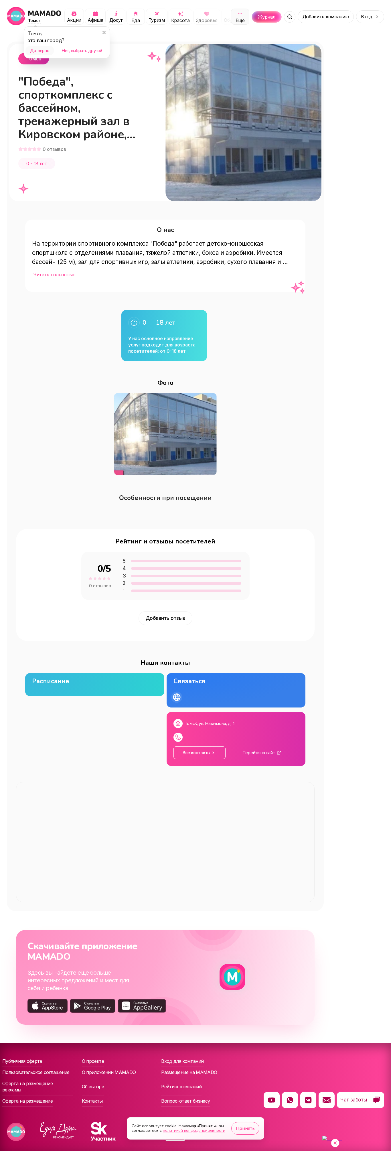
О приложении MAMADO (109, 1072)
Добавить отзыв (165, 618)
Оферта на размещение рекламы (27, 1087)
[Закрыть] (104, 32)
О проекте (93, 1061)
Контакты (92, 1101)
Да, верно (39, 51)
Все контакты (196, 752)
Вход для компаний (182, 1061)
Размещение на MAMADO (189, 1072)
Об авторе (93, 1086)
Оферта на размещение (27, 1101)
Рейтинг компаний (181, 1086)
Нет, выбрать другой (82, 51)
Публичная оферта (22, 1061)
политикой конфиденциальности (194, 1130)
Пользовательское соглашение (36, 1072)
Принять (245, 1128)
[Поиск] (290, 17)
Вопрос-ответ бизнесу (185, 1101)
